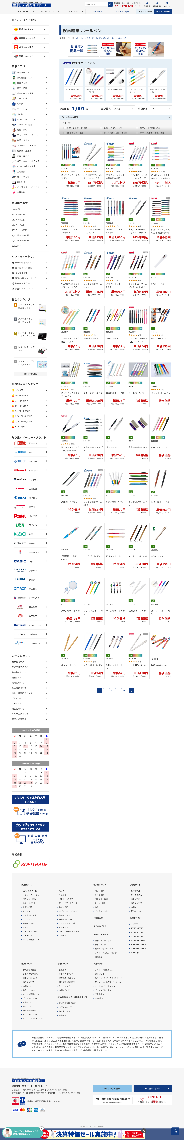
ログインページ (65, 1007)
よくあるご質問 (122, 11)
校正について (18, 708)
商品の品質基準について (33, 1010)
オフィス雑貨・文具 (26, 166)
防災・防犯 (22, 129)
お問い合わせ (164, 11)
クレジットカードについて (34, 1018)
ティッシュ (22, 108)
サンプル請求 (146, 11)
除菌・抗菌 (22, 87)
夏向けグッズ (23, 72)
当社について (63, 963)
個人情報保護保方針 (67, 982)
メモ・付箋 (22, 98)
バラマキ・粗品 (26, 47)
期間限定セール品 (27, 38)
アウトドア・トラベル (27, 134)
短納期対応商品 (22, 283)
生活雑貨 (21, 171)
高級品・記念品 (24, 150)
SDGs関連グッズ (25, 77)
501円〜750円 (18, 224)
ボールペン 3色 (99, 38)
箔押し (98, 907)
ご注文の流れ (136, 895)
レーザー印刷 (100, 903)
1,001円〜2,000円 (20, 235)
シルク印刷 (99, 895)
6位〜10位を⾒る (31, 374)
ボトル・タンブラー (26, 119)
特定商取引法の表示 (67, 978)
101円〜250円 (18, 214)
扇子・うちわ (23, 176)
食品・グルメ (23, 140)
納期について (18, 682)
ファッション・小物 (26, 145)
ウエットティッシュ (31, 895)
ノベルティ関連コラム (104, 970)
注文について (27, 963)
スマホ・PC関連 (24, 124)
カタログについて (66, 974)
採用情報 (98, 994)
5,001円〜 (17, 245)
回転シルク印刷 (101, 899)
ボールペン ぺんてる (116, 38)
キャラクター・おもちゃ (28, 187)
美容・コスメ (23, 155)
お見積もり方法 (29, 970)
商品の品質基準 (19, 719)
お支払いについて (20, 672)
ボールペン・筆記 (25, 93)
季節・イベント (26, 56)
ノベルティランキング (104, 986)
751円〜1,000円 (19, 230)
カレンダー (22, 181)
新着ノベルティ (26, 29)
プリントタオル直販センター (107, 982)
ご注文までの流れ (20, 666)
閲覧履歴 (98, 956)
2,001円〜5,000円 (20, 240)
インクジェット (101, 911)
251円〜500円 (18, 219)
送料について (18, 677)
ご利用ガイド (135, 884)
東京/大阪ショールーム (26, 278)
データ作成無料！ (23, 262)
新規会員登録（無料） (68, 1003)
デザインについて (20, 698)
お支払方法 (135, 899)
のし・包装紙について (22, 693)
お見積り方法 (18, 661)
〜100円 (16, 209)
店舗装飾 (21, 192)
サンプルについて (20, 713)
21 (124, 690)
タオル (20, 114)
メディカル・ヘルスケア (28, 160)
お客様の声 (97, 11)
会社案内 (62, 970)
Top (175, 1131)
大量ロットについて (24, 288)
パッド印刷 (99, 891)
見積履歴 (62, 1015)
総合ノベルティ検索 (103, 940)
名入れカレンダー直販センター (108, 978)
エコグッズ (22, 82)
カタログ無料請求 (23, 267)
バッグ (20, 103)
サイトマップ (64, 986)
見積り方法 (135, 891)
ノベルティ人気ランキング (106, 952)
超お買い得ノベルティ (104, 948)
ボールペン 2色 (83, 38)
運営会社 (98, 974)
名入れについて (19, 687)
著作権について (137, 911)
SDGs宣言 (99, 998)
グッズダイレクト (102, 990)
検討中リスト (64, 1011)
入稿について (18, 703)
